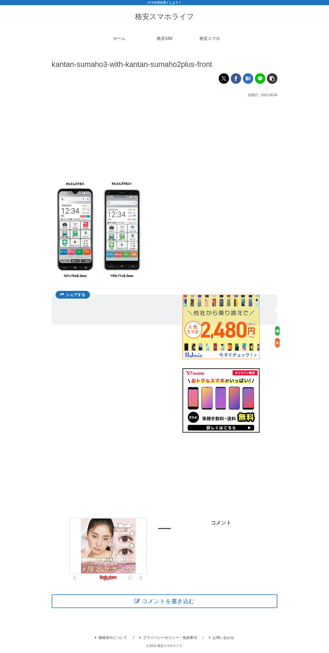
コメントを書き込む (168, 601)
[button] (272, 78)
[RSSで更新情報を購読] (277, 342)
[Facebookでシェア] (236, 78)
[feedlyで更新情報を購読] (277, 330)
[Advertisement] (164, 137)
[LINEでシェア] (260, 78)
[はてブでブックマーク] (248, 78)
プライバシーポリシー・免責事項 (170, 638)
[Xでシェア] (224, 78)
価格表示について (112, 638)
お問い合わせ (223, 638)
